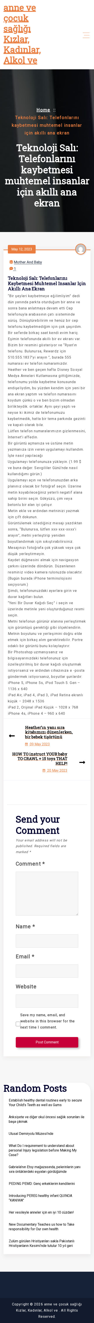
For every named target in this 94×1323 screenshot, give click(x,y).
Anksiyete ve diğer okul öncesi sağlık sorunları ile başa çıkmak (46, 1119)
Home (43, 109)
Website (26, 987)
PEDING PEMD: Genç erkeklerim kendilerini (42, 1184)
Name (25, 926)
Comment (30, 864)
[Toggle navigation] (86, 35)
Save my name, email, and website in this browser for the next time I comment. (47, 1021)
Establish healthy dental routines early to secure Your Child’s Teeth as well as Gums (45, 1102)
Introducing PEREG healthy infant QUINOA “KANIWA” (40, 1198)
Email (25, 956)
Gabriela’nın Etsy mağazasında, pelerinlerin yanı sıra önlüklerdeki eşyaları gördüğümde (44, 1169)
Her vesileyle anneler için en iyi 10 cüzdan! (41, 1212)
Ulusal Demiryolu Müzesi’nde (31, 1134)
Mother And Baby (28, 262)
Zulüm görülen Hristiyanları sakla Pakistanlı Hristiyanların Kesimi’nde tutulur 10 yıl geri (41, 1243)
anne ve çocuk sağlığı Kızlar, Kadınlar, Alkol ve (22, 34)
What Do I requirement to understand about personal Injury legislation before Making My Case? (43, 1150)
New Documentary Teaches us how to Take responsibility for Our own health (41, 1226)
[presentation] (12, 736)
